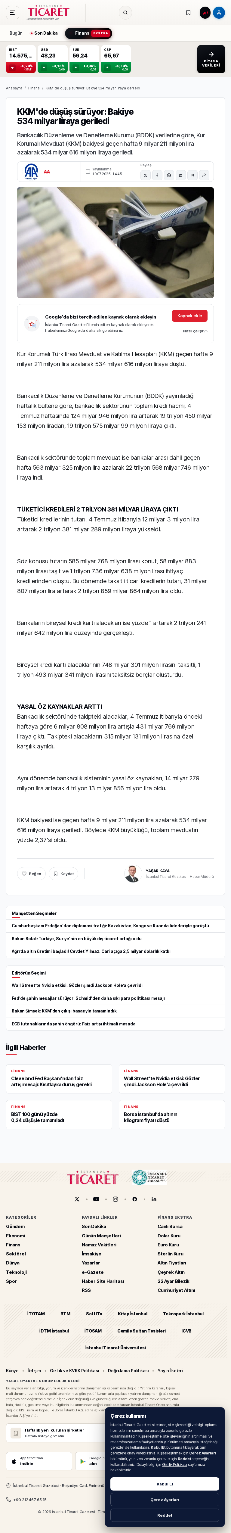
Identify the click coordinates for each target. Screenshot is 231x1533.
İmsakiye (91, 1254)
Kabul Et (165, 1484)
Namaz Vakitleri (99, 1244)
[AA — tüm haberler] (31, 172)
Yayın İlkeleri (170, 1370)
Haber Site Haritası (103, 1281)
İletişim (34, 1370)
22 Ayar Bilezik (173, 1281)
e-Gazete (93, 1272)
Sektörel (16, 1254)
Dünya (13, 1263)
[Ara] (125, 13)
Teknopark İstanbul (183, 1313)
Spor (11, 1281)
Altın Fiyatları (172, 1263)
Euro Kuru (168, 1244)
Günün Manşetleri (101, 1235)
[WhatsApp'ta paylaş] (169, 175)
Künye (12, 1370)
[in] (154, 1199)
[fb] (135, 1199)
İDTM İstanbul (54, 1330)
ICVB (186, 1330)
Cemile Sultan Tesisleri (141, 1330)
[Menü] (12, 12)
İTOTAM (36, 1313)
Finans (33, 88)
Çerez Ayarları (164, 1499)
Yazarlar (91, 1263)
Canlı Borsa (170, 1226)
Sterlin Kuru (170, 1254)
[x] (77, 1199)
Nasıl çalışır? (195, 330)
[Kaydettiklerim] (188, 12)
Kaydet (67, 873)
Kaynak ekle (189, 315)
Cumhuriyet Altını (176, 1290)
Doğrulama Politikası (128, 1370)
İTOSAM (93, 1330)
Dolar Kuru (169, 1235)
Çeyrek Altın (171, 1272)
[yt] (96, 1199)
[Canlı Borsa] (205, 13)
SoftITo (94, 1313)
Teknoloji (16, 1272)
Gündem (15, 1226)
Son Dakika (94, 1226)
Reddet (164, 1515)
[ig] (115, 1199)
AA (47, 171)
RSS (86, 1290)
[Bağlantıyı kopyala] (204, 175)
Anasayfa (14, 88)
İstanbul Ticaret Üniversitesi (115, 1347)
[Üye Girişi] (219, 13)
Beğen (35, 873)
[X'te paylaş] (145, 175)
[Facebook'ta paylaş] (157, 175)
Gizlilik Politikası (174, 1464)
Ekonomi (15, 1235)
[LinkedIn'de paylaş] (181, 175)
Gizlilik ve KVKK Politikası (74, 1370)
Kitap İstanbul (132, 1313)
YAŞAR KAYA (158, 870)
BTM (65, 1313)
